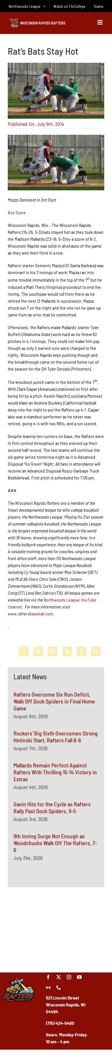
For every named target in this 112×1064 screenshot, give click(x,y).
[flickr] (48, 987)
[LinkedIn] (52, 651)
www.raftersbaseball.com (30, 613)
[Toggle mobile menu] (100, 22)
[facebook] (48, 977)
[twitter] (58, 977)
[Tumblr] (67, 651)
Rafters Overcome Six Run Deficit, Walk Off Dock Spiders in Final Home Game (54, 701)
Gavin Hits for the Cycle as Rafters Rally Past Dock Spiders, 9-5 (52, 807)
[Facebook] (24, 651)
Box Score (17, 212)
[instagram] (69, 977)
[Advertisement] (56, 929)
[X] (38, 651)
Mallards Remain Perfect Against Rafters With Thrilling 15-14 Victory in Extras (55, 772)
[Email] (96, 651)
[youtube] (79, 977)
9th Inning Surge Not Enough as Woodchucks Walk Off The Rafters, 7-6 (55, 842)
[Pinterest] (81, 651)
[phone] (58, 987)
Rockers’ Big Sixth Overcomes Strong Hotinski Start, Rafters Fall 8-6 (55, 737)
